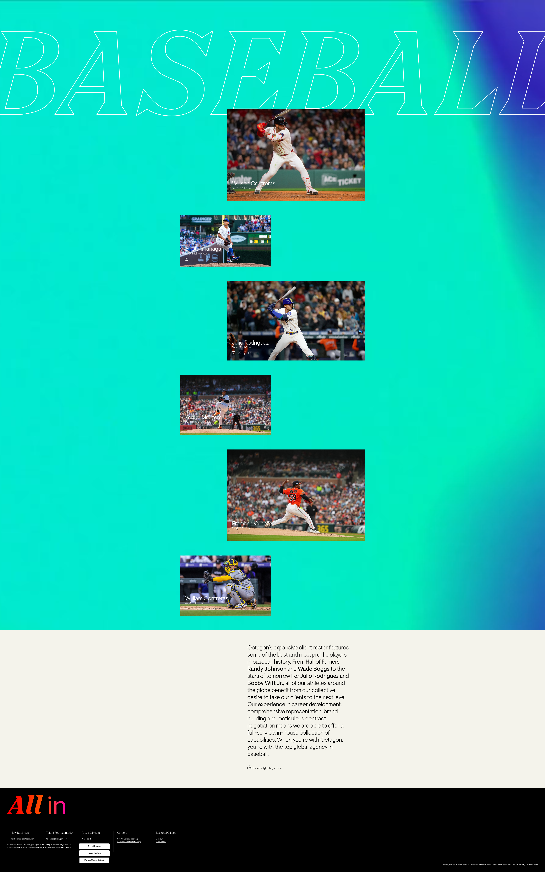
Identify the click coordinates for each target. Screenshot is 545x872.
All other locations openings (129, 842)
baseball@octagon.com (267, 768)
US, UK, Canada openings (128, 839)
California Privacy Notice (480, 865)
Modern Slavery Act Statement (525, 865)
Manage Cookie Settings (94, 860)
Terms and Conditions (501, 865)
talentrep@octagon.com (56, 839)
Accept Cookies (94, 846)
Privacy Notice (449, 865)
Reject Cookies (94, 853)
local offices (161, 842)
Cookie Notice (462, 865)
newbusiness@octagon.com (22, 839)
